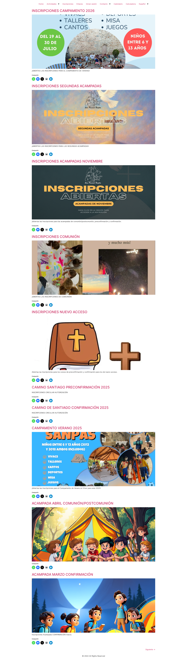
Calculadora (131, 4)
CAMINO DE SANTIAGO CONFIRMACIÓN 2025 (70, 407)
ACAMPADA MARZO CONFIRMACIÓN (62, 574)
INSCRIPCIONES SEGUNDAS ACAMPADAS (67, 86)
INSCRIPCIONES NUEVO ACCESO (59, 312)
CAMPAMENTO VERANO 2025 (57, 428)
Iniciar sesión (91, 4)
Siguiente (150, 649)
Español (142, 4)
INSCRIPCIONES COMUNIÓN (56, 237)
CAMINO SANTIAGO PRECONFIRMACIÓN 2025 (71, 387)
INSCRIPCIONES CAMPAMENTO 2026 (63, 11)
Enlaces (80, 4)
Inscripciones (68, 4)
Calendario (118, 4)
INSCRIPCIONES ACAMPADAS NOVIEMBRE (67, 161)
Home (41, 4)
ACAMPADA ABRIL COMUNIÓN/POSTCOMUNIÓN (72, 503)
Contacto (104, 4)
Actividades (51, 4)
